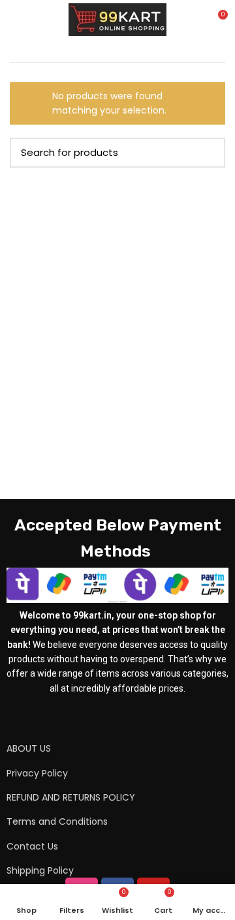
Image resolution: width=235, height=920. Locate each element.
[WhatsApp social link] (126, 718)
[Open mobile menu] (16, 20)
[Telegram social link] (142, 718)
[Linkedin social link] (109, 718)
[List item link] (101, 748)
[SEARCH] (207, 153)
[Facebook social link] (92, 718)
